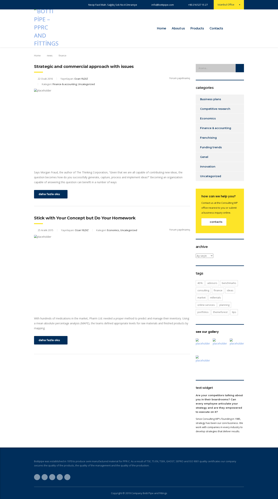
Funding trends (211, 147)
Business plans (210, 99)
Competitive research (215, 109)
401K (200, 283)
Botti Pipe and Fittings (155, 493)
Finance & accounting (215, 128)
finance (218, 290)
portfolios (203, 312)
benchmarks (229, 283)
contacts (216, 222)
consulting (203, 290)
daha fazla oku (49, 194)
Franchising (208, 137)
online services (206, 305)
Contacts (216, 28)
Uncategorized (210, 176)
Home (161, 28)
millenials (215, 297)
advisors (212, 283)
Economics (208, 118)
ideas (230, 290)
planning (224, 305)
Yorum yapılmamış (179, 78)
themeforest (220, 312)
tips (234, 312)
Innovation (207, 166)
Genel (204, 157)
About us (178, 28)
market (201, 297)
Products (197, 28)
